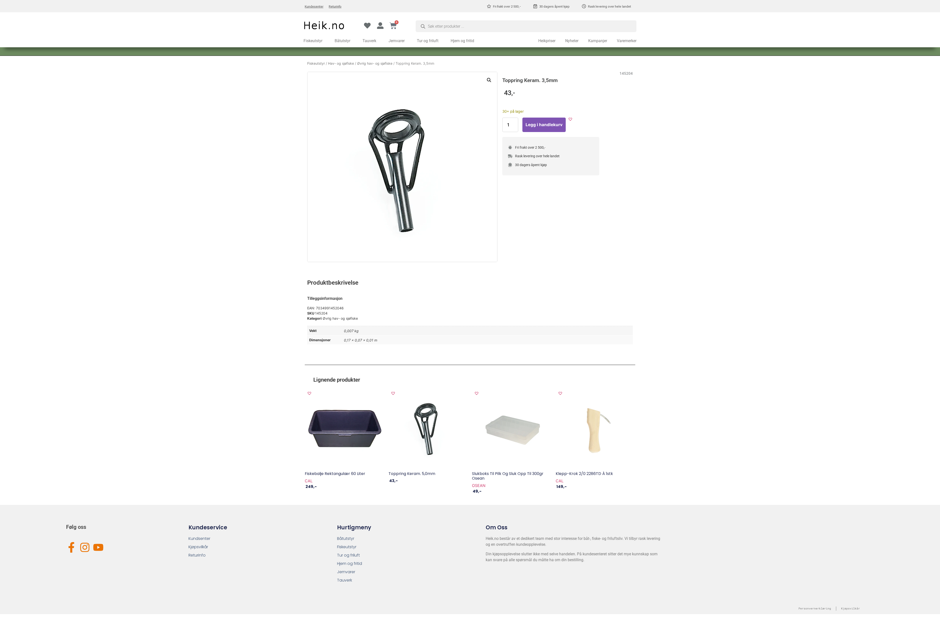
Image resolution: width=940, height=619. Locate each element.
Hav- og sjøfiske (341, 63)
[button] (489, 80)
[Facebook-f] (71, 547)
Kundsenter (199, 538)
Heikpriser (546, 40)
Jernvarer (396, 40)
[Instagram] (85, 547)
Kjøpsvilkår (198, 547)
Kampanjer (597, 40)
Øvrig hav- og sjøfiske (374, 63)
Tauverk (369, 40)
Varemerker (626, 40)
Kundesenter (314, 6)
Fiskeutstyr (313, 40)
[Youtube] (98, 547)
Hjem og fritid (462, 40)
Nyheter (571, 40)
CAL (309, 480)
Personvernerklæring (815, 608)
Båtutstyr (342, 40)
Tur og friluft (427, 40)
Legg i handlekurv (544, 124)
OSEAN (478, 485)
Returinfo (335, 6)
